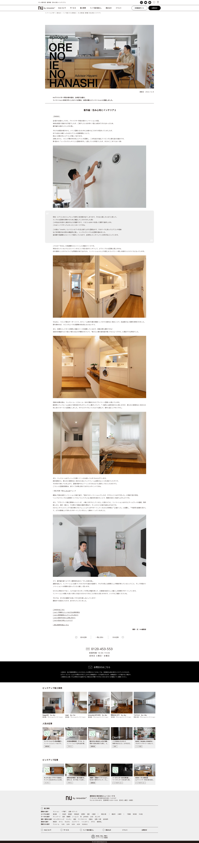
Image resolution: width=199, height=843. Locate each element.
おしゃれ (97, 817)
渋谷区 (64, 814)
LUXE (91, 817)
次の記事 (115, 637)
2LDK (68, 824)
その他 (141, 814)
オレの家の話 (72, 13)
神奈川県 (103, 814)
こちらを (67, 491)
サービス (73, 8)
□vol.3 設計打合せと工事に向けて (64, 618)
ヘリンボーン (85, 822)
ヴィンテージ (56, 817)
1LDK (62, 824)
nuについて (62, 8)
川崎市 (119, 814)
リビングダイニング (58, 819)
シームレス (75, 817)
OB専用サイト (139, 8)
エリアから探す (45, 814)
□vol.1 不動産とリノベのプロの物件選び (66, 612)
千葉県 (129, 814)
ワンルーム (56, 824)
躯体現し (99, 822)
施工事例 (83, 8)
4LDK (78, 824)
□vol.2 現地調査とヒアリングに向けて (65, 615)
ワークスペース (82, 819)
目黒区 (83, 814)
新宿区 (70, 814)
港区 (88, 814)
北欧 (63, 817)
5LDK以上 (85, 824)
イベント (119, 8)
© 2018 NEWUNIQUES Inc (99, 842)
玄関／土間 (98, 819)
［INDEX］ (56, 116)
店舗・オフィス (73, 811)
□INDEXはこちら (59, 610)
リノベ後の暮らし (96, 8)
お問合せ (154, 8)
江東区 (94, 814)
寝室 (74, 819)
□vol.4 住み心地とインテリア (63, 620)
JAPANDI (85, 817)
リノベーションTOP (49, 13)
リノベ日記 (65, 13)
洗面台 (91, 819)
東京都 (55, 814)
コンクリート (75, 822)
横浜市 (113, 814)
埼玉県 (135, 814)
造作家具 (105, 819)
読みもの (109, 8)
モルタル (67, 822)
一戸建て (63, 811)
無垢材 (55, 822)
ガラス (93, 822)
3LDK (73, 824)
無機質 (68, 817)
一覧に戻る (99, 637)
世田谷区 (76, 814)
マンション (56, 811)
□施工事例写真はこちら (61, 625)
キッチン (68, 819)
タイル (61, 822)
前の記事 (83, 637)
